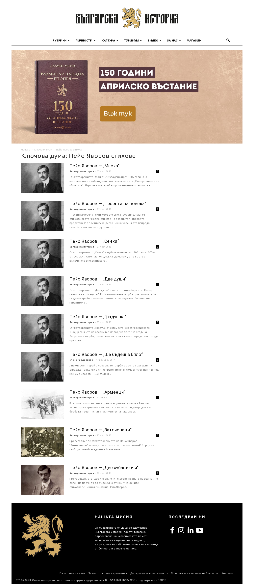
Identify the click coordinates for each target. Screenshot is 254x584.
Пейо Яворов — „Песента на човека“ (107, 203)
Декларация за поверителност (149, 573)
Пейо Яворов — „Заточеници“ (100, 429)
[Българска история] (127, 18)
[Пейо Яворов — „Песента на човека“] (42, 216)
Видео (153, 40)
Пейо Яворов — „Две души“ (98, 279)
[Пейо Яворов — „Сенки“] (42, 253)
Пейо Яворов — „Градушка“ (97, 316)
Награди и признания (113, 573)
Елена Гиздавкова (81, 359)
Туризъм (131, 40)
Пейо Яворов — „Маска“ (94, 165)
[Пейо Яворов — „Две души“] (42, 291)
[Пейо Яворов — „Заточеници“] (42, 442)
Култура (108, 40)
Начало (25, 149)
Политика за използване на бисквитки (194, 573)
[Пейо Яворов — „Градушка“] (42, 329)
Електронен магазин (72, 573)
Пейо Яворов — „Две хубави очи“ (104, 467)
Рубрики (59, 40)
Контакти (227, 573)
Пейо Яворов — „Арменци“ (97, 392)
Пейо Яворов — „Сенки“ (94, 241)
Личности (83, 40)
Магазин (194, 40)
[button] (228, 41)
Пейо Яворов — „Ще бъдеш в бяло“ (106, 354)
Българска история (81, 171)
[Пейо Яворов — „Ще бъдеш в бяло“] (42, 367)
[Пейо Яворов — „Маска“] (42, 178)
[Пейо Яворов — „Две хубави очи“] (42, 480)
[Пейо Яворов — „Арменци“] (42, 404)
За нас (172, 40)
